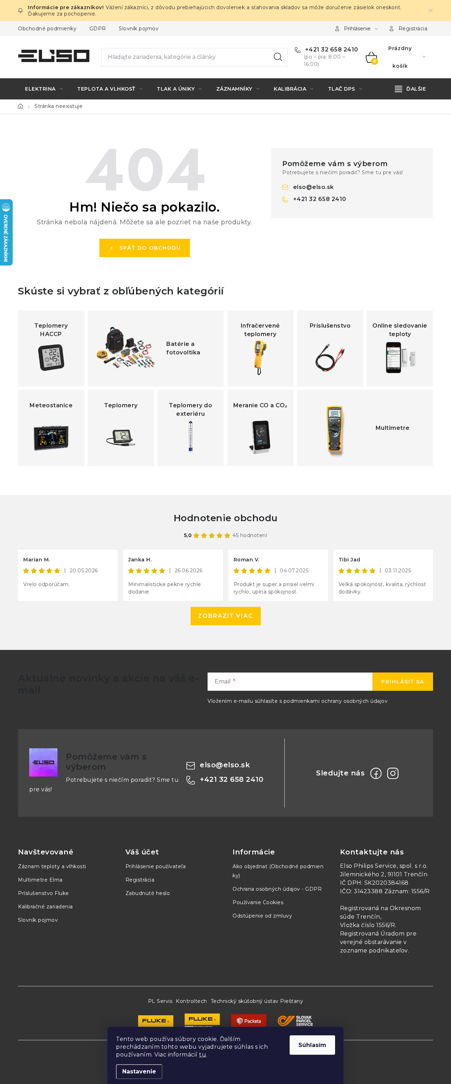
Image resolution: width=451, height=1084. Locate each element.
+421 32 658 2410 (330, 49)
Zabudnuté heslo (147, 893)
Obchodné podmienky (47, 28)
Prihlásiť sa (402, 681)
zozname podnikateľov (374, 950)
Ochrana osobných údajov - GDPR (277, 889)
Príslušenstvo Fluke (43, 893)
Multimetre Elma (40, 880)
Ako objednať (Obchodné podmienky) (278, 871)
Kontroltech (191, 1001)
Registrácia (413, 28)
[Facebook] (376, 773)
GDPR (97, 28)
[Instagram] (393, 773)
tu (202, 1054)
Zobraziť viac (225, 616)
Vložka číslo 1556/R (367, 925)
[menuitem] (44, 88)
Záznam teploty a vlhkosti (52, 866)
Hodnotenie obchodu (226, 518)
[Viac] (410, 88)
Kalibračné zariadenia (45, 906)
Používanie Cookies (258, 902)
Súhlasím (312, 1045)
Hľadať (278, 57)
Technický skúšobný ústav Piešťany (257, 1001)
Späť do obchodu (150, 248)
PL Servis (160, 1001)
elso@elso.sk (313, 187)
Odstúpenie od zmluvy (262, 916)
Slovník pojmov (139, 28)
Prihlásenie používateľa (155, 866)
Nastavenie (139, 1071)
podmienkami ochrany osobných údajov (336, 701)
